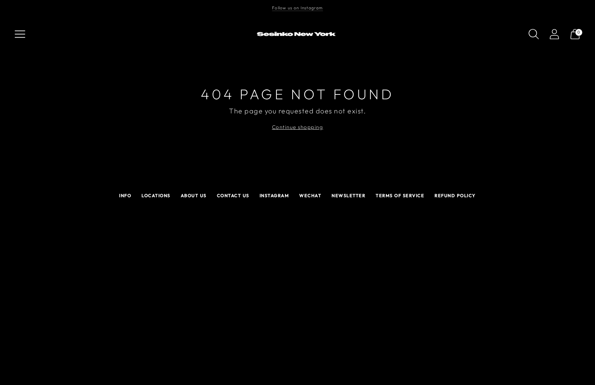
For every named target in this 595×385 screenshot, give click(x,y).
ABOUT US (194, 195)
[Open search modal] (533, 34)
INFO (125, 195)
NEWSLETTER (348, 195)
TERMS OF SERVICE (400, 195)
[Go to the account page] (554, 34)
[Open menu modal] (20, 34)
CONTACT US (233, 195)
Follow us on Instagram (297, 7)
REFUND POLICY (455, 195)
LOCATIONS (156, 195)
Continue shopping (297, 127)
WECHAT (310, 195)
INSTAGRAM (274, 195)
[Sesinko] (297, 34)
